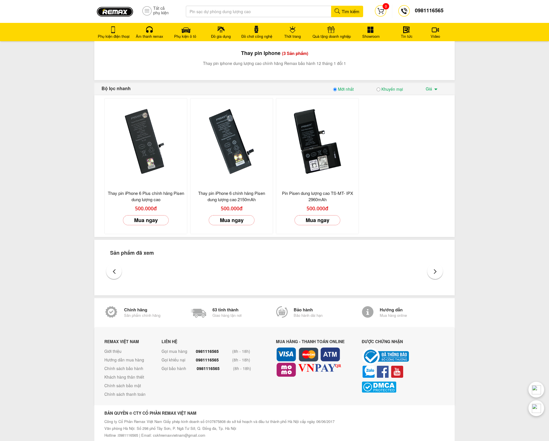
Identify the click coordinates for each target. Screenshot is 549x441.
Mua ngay (146, 220)
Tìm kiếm (350, 11)
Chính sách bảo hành (123, 368)
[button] (114, 271)
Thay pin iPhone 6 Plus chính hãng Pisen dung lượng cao (146, 196)
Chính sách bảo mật (122, 385)
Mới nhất (345, 89)
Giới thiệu (113, 351)
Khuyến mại (391, 89)
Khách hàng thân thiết (124, 377)
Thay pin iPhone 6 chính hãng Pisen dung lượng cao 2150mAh (231, 196)
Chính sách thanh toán (125, 394)
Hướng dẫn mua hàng (124, 360)
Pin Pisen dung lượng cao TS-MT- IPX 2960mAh (317, 196)
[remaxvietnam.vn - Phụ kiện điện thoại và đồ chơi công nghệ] (115, 10)
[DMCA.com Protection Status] (403, 387)
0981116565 (207, 351)
